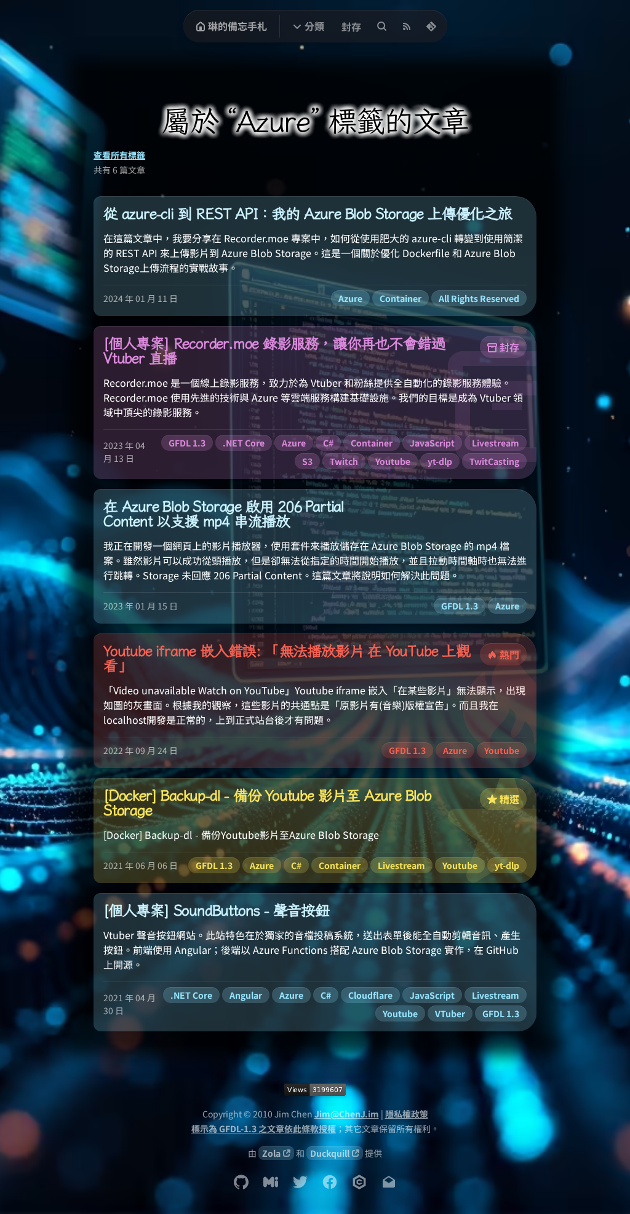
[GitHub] (241, 1182)
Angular (245, 995)
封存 (351, 26)
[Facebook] (329, 1182)
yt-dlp (440, 461)
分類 (314, 25)
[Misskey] (270, 1182)
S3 (307, 461)
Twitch (344, 461)
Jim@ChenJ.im (346, 1114)
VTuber (450, 1013)
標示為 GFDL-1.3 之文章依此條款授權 (263, 1128)
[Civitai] (359, 1182)
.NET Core (244, 443)
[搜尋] (382, 26)
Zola (271, 1153)
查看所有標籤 (119, 155)
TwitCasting (494, 461)
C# (328, 443)
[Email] (389, 1182)
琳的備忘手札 (237, 25)
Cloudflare (370, 995)
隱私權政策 (406, 1114)
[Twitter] (300, 1182)
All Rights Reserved (479, 298)
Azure (350, 298)
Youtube (392, 461)
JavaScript (432, 443)
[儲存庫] (431, 26)
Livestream (495, 443)
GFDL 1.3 (187, 443)
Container (400, 298)
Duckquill (329, 1153)
